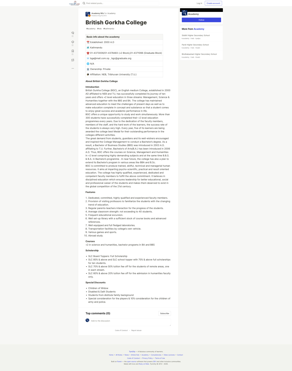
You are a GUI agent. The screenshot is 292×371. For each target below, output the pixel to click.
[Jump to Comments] (72, 43)
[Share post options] (72, 68)
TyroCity (132, 351)
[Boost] (72, 60)
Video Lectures (169, 355)
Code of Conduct (121, 330)
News (127, 355)
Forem (119, 361)
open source (131, 361)
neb (99, 28)
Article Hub (135, 355)
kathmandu (108, 28)
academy (90, 28)
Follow (201, 20)
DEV (154, 361)
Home (111, 355)
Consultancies (156, 355)
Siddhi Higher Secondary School (195, 36)
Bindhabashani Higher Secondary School (199, 55)
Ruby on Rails (144, 364)
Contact (180, 355)
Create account (213, 3)
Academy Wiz (97, 13)
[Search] (84, 3)
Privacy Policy (147, 358)
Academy (111, 13)
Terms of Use (160, 358)
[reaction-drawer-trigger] (73, 34)
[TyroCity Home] (74, 3)
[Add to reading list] (72, 52)
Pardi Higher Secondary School (195, 46)
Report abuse (136, 330)
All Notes (119, 355)
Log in (199, 3)
